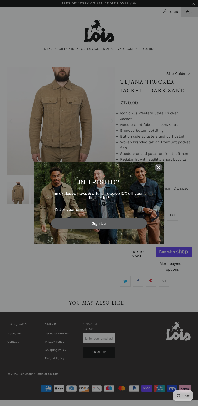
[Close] (158, 167)
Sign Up (99, 223)
